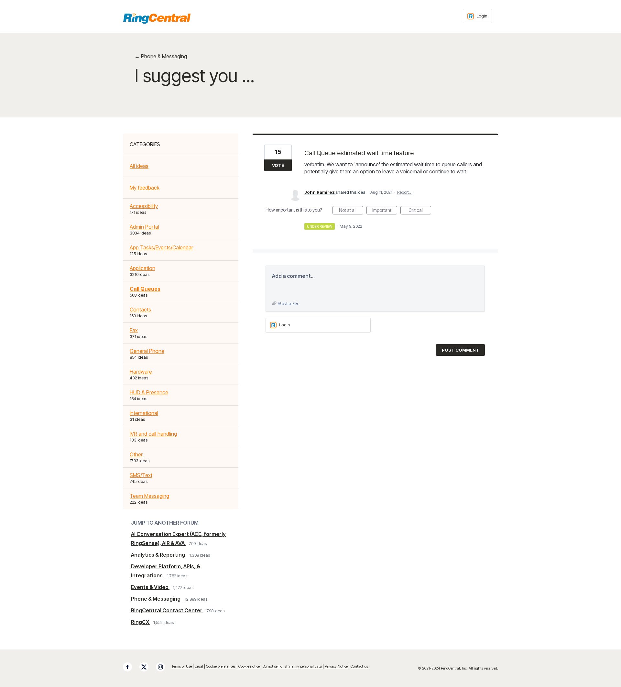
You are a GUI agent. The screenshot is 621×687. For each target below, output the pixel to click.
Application (142, 268)
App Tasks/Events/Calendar (161, 247)
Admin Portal (144, 227)
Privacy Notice (336, 666)
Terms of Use (181, 666)
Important (384, 210)
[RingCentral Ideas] (157, 18)
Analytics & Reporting (158, 554)
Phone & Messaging (156, 598)
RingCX (140, 622)
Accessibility (144, 206)
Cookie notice (249, 666)
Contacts (140, 309)
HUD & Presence (149, 392)
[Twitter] (147, 666)
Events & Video (150, 587)
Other (136, 454)
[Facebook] (130, 666)
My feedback (144, 187)
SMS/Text (141, 475)
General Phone (147, 351)
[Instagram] (163, 666)
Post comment (460, 350)
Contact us (359, 666)
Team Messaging (149, 496)
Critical (420, 210)
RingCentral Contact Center (167, 610)
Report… (404, 192)
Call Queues (145, 289)
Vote (278, 165)
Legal (199, 666)
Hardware (141, 371)
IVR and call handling (153, 434)
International (144, 413)
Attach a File (288, 303)
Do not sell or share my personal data (293, 666)
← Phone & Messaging (161, 56)
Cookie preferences (220, 666)
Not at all (351, 210)
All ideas (139, 166)
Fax (134, 330)
